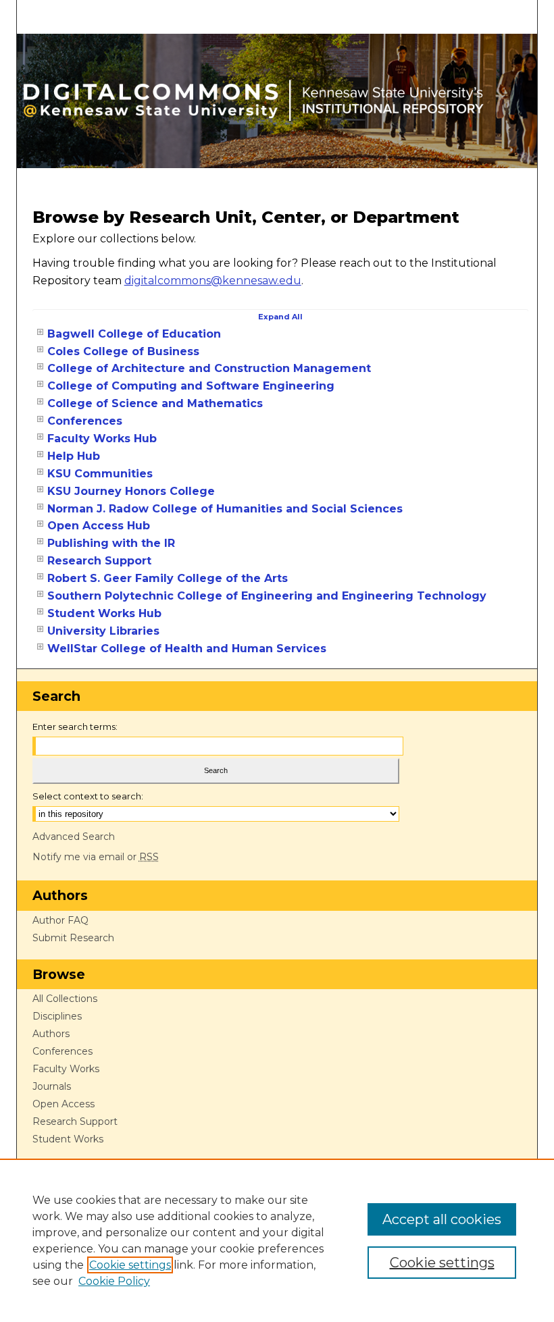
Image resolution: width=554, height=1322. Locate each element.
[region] (277, 1240)
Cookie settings (130, 1265)
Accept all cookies (441, 1219)
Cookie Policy (114, 1281)
